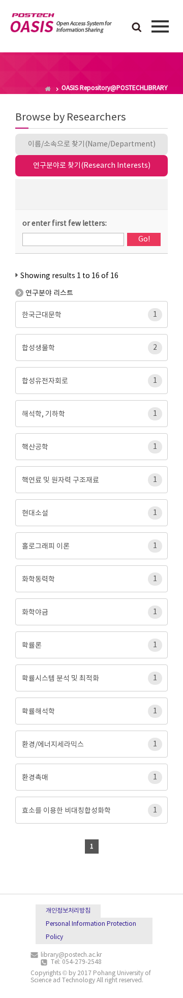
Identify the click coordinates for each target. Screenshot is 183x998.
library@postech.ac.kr (71, 955)
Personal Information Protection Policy (91, 931)
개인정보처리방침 (68, 911)
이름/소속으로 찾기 (92, 144)
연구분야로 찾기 (91, 166)
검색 (136, 28)
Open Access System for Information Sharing (61, 25)
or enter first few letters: (64, 224)
